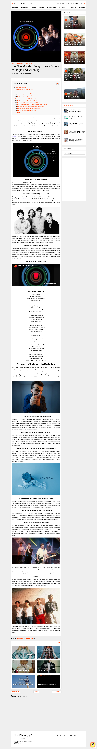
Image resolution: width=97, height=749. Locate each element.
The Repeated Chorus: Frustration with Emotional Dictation (30, 106)
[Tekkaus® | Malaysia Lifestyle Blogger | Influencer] (25, 4)
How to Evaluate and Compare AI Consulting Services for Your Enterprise (76, 125)
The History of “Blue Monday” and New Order (27, 91)
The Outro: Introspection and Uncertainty (26, 110)
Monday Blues (28, 63)
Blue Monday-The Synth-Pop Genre (25, 89)
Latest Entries (69, 105)
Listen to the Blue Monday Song (24, 95)
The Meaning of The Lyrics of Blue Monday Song (26, 99)
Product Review (52, 7)
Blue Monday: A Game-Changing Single (26, 93)
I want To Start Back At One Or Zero (23, 684)
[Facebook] (73, 4)
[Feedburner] (66, 4)
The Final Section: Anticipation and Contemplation (28, 108)
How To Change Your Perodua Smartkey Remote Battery (73, 25)
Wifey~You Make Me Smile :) (21, 670)
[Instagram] (71, 4)
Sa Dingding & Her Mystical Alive (47, 656)
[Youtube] (63, 4)
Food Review (73, 7)
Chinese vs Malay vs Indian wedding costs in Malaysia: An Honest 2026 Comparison (74, 60)
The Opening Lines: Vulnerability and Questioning (28, 100)
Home (12, 63)
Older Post (56, 691)
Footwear (42, 7)
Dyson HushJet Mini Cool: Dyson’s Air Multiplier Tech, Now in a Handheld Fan (76, 140)
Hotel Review (63, 7)
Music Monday (19, 63)
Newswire (82, 7)
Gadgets (33, 7)
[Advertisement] (74, 179)
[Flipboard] (58, 4)
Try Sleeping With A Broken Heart (47, 684)
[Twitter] (68, 4)
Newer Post (15, 691)
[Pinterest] (60, 4)
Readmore (66, 29)
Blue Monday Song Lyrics (23, 97)
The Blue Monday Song (20, 87)
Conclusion (17, 112)
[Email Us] (93, 745)
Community (25, 7)
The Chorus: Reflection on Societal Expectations (28, 102)
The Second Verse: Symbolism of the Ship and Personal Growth (32, 104)
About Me (15, 7)
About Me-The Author (72, 97)
